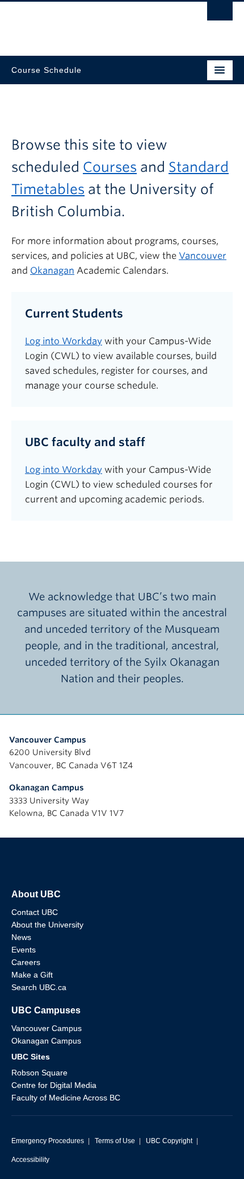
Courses (110, 167)
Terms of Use (115, 1141)
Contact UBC (34, 912)
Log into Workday (63, 341)
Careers (25, 962)
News (21, 937)
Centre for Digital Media (53, 1085)
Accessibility (30, 1160)
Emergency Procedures (47, 1141)
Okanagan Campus (46, 787)
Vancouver (202, 255)
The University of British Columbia (88, 23)
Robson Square (39, 1072)
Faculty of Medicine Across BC (65, 1097)
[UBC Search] (220, 14)
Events (23, 949)
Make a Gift (32, 974)
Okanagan (52, 270)
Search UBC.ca (38, 987)
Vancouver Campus (47, 739)
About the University (47, 924)
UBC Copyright (169, 1141)
